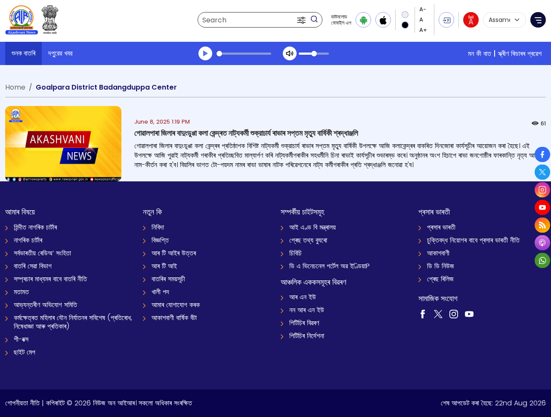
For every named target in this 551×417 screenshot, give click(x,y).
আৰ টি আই (164, 266)
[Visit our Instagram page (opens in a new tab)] (453, 313)
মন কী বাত (479, 54)
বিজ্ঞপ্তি (160, 240)
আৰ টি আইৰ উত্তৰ (174, 253)
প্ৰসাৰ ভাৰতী (441, 227)
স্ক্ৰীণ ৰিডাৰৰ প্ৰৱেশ (520, 54)
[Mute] (290, 53)
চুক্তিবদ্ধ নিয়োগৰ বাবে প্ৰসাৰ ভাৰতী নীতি (473, 240)
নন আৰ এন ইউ (306, 310)
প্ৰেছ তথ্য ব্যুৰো (308, 240)
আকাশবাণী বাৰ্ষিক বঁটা (174, 318)
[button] (302, 20)
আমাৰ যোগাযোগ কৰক (176, 305)
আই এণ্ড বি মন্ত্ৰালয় (312, 227)
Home (15, 87)
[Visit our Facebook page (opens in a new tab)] (422, 313)
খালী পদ (160, 292)
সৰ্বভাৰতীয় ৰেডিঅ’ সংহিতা (42, 253)
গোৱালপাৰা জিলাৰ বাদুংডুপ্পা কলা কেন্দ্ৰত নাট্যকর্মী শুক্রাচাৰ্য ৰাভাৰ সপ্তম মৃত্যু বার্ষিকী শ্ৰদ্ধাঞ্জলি (246, 133)
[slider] (244, 54)
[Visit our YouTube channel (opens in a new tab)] (469, 313)
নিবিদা (158, 227)
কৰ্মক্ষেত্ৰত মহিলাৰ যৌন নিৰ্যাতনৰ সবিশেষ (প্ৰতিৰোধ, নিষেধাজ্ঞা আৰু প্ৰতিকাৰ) (73, 322)
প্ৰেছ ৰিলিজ (440, 279)
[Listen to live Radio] (471, 20)
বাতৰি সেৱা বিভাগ (33, 266)
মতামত (21, 292)
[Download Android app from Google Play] (363, 20)
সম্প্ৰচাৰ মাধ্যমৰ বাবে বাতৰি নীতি (50, 279)
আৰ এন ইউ (302, 297)
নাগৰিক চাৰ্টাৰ (28, 240)
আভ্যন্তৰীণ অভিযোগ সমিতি (45, 305)
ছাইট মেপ (24, 352)
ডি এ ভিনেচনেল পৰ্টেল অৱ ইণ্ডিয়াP (329, 266)
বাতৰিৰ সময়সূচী (168, 279)
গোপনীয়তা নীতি (22, 403)
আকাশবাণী (438, 253)
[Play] (205, 53)
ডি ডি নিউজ (440, 266)
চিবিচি (295, 253)
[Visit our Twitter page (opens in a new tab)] (438, 313)
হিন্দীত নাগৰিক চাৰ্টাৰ (35, 227)
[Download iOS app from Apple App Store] (383, 20)
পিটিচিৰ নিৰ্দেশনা (306, 336)
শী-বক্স (21, 339)
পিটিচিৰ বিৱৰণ (304, 323)
